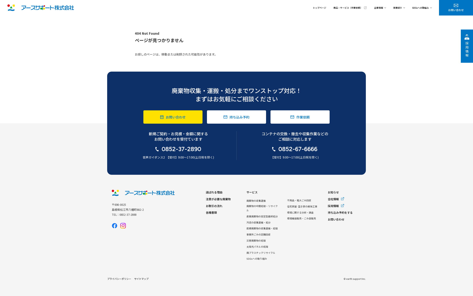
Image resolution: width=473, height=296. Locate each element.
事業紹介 (397, 7)
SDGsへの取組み (420, 7)
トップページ (319, 7)
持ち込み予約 (239, 117)
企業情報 (378, 7)
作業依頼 (303, 117)
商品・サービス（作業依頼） (348, 7)
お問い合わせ (456, 10)
